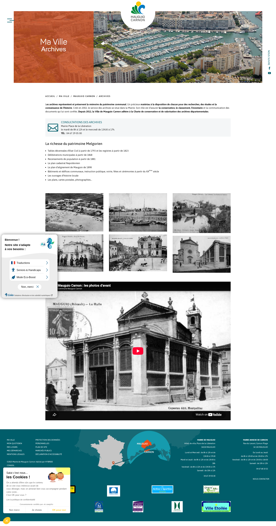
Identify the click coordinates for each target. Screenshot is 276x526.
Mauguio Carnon (84, 96)
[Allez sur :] (74, 230)
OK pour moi (59, 510)
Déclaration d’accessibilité (48, 454)
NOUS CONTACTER (261, 479)
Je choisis (37, 510)
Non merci (14, 510)
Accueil (50, 96)
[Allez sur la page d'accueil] (138, 11)
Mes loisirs (12, 447)
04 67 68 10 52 (262, 469)
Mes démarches (14, 450)
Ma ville (64, 96)
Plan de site (41, 447)
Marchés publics (43, 450)
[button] (7, 520)
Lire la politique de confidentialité (20, 500)
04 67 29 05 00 (209, 476)
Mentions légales (15, 454)
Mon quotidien (14, 443)
